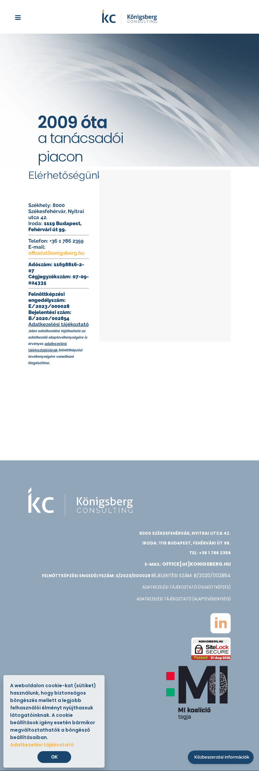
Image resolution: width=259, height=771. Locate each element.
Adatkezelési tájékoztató (58, 324)
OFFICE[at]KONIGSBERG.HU (196, 564)
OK (54, 757)
